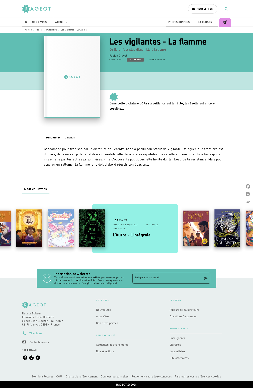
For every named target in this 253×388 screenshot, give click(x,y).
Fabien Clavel (118, 55)
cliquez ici (112, 283)
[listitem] (25, 358)
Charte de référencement (82, 376)
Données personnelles (115, 376)
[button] (202, 8)
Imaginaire (51, 29)
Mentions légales (42, 376)
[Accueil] (37, 9)
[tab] (26, 22)
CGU (59, 376)
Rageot (39, 29)
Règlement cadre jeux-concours (152, 376)
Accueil (28, 29)
